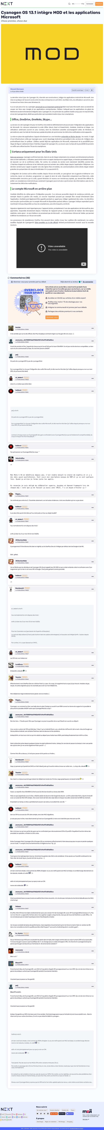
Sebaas (18, 906)
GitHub (63, 1113)
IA (24, 1114)
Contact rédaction (54, 1110)
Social (19, 1117)
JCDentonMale (21, 540)
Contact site (65, 1110)
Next (14, 1117)
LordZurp (19, 664)
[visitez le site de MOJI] (87, 1112)
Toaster (18, 677)
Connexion (89, 4)
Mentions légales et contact (76, 1128)
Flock (14, 1114)
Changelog (70, 1121)
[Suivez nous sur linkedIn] (48, 1113)
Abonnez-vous (52, 317)
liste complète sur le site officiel (46, 222)
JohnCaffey (19, 458)
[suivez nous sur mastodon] (41, 1113)
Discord (71, 1113)
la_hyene (19, 933)
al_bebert (19, 377)
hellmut (18, 390)
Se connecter (88, 282)
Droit (3, 1114)
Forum (72, 1110)
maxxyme (19, 950)
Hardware (20, 1114)
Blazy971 (18, 963)
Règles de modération (51, 1121)
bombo (18, 327)
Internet (4, 1117)
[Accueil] (7, 3)
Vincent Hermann (17, 89)
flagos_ (18, 494)
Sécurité (4, 1119)
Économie (8, 1114)
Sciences (25, 1117)
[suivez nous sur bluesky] (37, 1113)
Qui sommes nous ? (42, 1110)
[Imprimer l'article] (92, 90)
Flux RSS (55, 1113)
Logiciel (10, 1117)
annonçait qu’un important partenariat (49, 107)
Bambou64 (19, 588)
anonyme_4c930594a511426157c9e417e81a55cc (34, 340)
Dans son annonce (16, 157)
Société (10, 1119)
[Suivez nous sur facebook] (44, 1113)
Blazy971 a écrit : (15, 992)
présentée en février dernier (71, 136)
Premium (99, 4)
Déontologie (40, 1121)
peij (16, 355)
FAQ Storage (61, 1121)
